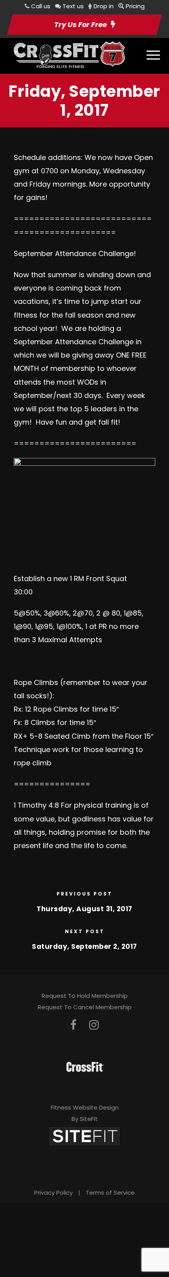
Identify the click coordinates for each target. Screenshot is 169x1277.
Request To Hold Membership (85, 996)
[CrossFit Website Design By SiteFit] (84, 1136)
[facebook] (73, 1025)
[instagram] (94, 1025)
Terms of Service (110, 1192)
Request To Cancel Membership (85, 1007)
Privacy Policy (53, 1192)
